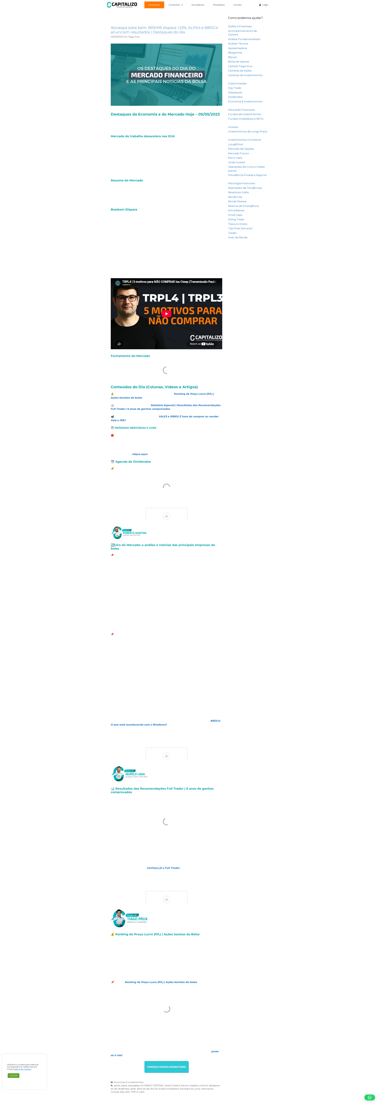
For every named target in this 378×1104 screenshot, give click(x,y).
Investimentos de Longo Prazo (247, 131)
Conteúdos (174, 5)
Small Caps (235, 214)
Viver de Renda (237, 237)
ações (117, 1085)
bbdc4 (176, 1085)
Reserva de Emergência (243, 205)
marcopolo (207, 1088)
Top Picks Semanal (240, 228)
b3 (141, 1085)
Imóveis (233, 127)
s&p (122, 1092)
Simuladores (198, 5)
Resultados (219, 5)
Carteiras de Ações (240, 70)
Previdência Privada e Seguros (247, 175)
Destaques (235, 92)
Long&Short (235, 144)
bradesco (194, 1085)
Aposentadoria (237, 48)
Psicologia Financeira (241, 183)
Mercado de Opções (241, 148)
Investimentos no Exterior (244, 139)
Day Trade (234, 87)
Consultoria (154, 5)
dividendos (123, 1088)
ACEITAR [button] (13, 1075)
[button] (369, 1097)
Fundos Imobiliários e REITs (245, 118)
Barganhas (235, 52)
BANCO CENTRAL (154, 1085)
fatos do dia (143, 1088)
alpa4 (124, 1085)
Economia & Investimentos (128, 1082)
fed (152, 1088)
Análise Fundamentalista (244, 39)
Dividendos (235, 96)
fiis (156, 1088)
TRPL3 (134, 1092)
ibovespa (185, 1088)
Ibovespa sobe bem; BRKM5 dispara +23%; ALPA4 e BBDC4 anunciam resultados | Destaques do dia (164, 29)
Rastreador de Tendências (245, 187)
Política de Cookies (22, 1069)
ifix (192, 1088)
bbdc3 (168, 1085)
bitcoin (184, 1085)
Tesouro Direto (237, 223)
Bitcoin (232, 57)
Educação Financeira (241, 109)
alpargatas (133, 1085)
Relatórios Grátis (238, 192)
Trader (232, 232)
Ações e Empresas (240, 26)
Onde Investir (236, 162)
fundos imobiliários (169, 1088)
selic (127, 1092)
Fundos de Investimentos (244, 114)
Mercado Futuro (238, 153)
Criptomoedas (237, 83)
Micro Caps (235, 157)
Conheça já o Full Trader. (163, 867)
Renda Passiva (237, 201)
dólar (133, 1088)
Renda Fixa (235, 196)
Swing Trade (236, 219)
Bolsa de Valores (238, 61)
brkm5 (204, 1085)
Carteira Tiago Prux (240, 66)
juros (197, 1088)
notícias (115, 1092)
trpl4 (141, 1092)
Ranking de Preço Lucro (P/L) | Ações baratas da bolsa (161, 982)
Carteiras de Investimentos (245, 75)
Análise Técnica (238, 43)
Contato (237, 5)
